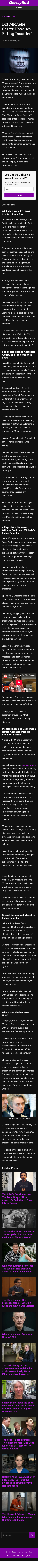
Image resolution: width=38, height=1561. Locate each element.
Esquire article (29, 765)
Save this (19, 195)
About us (29, 1552)
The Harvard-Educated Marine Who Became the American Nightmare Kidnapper (19, 1517)
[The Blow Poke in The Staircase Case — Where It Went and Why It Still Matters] (19, 1294)
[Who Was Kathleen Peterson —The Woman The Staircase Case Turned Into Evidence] (19, 1260)
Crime (12, 16)
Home (5, 16)
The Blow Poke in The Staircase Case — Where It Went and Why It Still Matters (18, 1303)
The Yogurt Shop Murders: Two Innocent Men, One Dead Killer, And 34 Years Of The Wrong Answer (18, 1444)
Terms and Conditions (14, 1556)
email (9, 182)
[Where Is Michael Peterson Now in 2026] (19, 1329)
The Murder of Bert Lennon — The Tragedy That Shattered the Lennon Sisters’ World (18, 1234)
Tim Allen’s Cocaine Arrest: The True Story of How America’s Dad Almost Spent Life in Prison (17, 1199)
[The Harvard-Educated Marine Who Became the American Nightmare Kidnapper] (19, 1509)
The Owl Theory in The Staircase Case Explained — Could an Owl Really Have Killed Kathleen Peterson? (17, 1370)
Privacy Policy (26, 1556)
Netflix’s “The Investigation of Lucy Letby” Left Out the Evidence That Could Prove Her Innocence (18, 1481)
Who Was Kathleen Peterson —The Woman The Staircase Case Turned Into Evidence (19, 1268)
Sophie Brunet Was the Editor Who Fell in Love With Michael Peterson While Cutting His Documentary (18, 1407)
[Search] (32, 1535)
